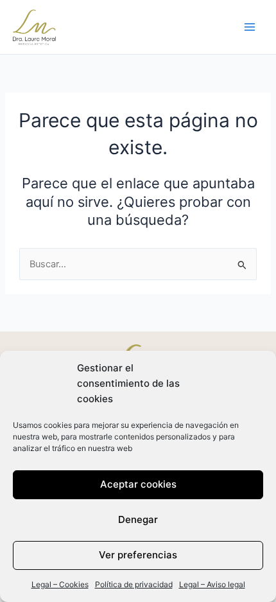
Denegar (138, 519)
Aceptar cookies (138, 484)
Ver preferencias (138, 555)
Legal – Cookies (60, 584)
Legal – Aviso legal (212, 584)
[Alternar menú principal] (249, 26)
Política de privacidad (134, 584)
